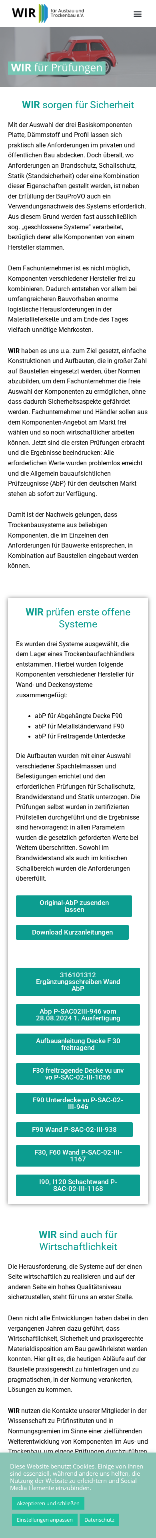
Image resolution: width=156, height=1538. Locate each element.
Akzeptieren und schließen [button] (48, 1503)
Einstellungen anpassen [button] (45, 1519)
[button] (137, 13)
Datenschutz (99, 1519)
